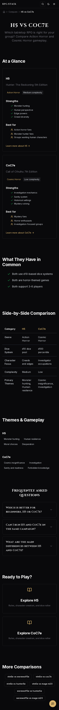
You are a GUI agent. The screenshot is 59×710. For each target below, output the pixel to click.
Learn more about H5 (16, 146)
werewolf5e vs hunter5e (29, 691)
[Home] (4, 12)
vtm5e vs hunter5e (16, 684)
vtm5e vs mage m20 (42, 684)
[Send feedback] (52, 703)
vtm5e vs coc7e (44, 676)
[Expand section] (51, 510)
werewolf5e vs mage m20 (29, 698)
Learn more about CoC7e (18, 232)
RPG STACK (9, 4)
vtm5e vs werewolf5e (18, 676)
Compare (13, 12)
